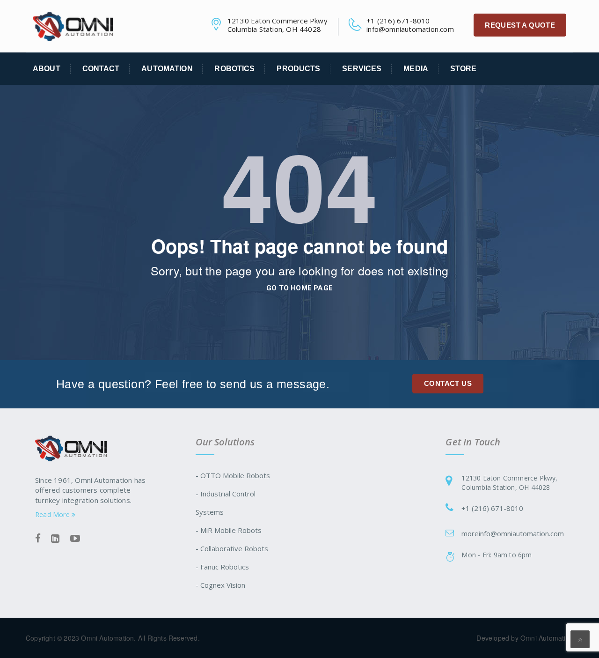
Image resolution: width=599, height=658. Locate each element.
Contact (101, 69)
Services (361, 69)
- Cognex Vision (220, 585)
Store (463, 69)
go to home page (299, 288)
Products (298, 69)
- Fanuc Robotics (222, 566)
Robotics (234, 69)
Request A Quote (520, 25)
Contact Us (448, 383)
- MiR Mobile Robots (229, 530)
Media (415, 69)
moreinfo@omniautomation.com (512, 533)
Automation (166, 69)
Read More (53, 514)
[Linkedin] (55, 538)
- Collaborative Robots (232, 548)
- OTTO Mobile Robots (233, 475)
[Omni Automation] (73, 25)
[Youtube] (75, 538)
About (46, 69)
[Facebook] (38, 538)
